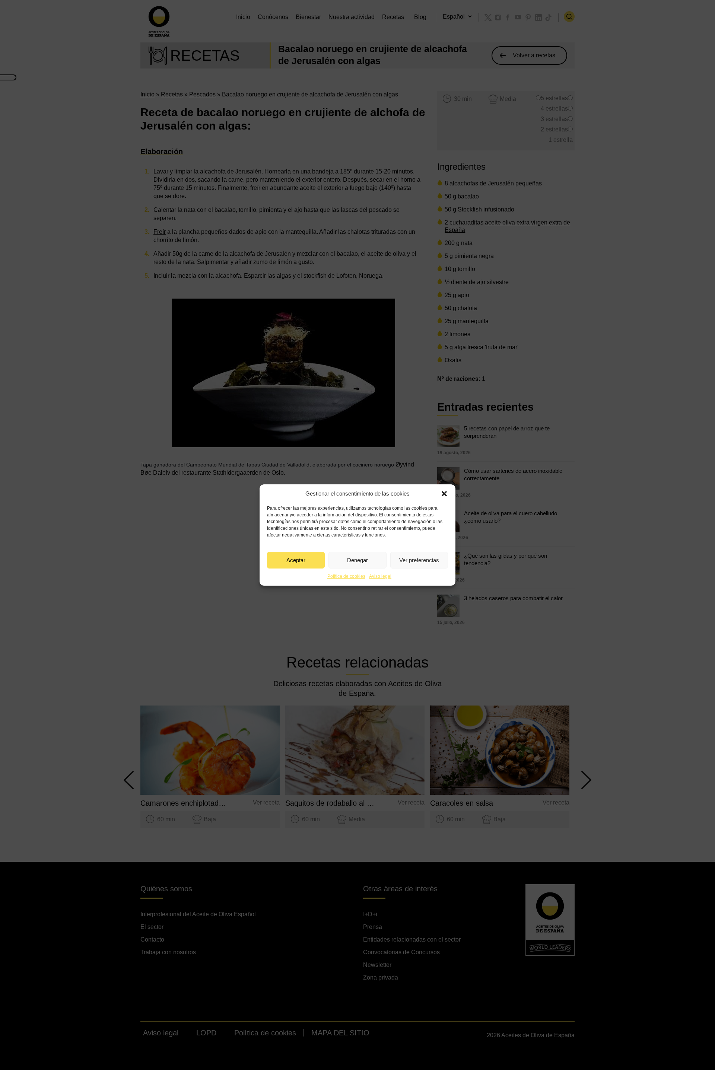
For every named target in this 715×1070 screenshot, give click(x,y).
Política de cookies (346, 576)
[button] (444, 493)
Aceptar (295, 560)
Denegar (357, 560)
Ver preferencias (419, 560)
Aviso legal (380, 576)
